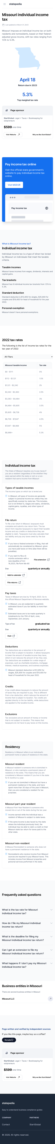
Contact (6, 1124)
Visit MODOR (14, 185)
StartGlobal (35, 1124)
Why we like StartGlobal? (41, 135)
